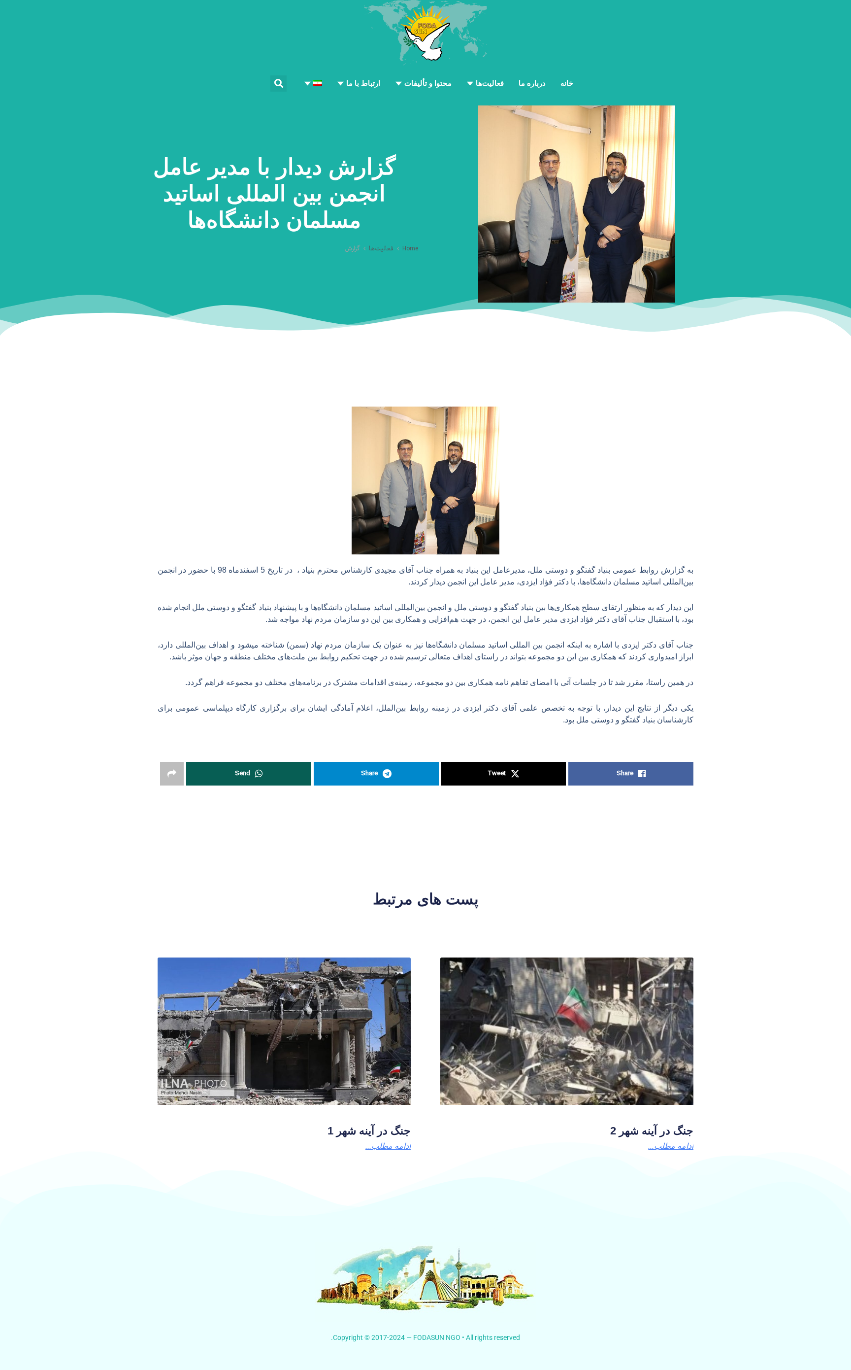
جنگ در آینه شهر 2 (651, 1131)
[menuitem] (312, 83)
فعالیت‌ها (381, 249)
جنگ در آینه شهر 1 (369, 1131)
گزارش (352, 249)
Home (410, 249)
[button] (278, 83)
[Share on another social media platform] (172, 774)
